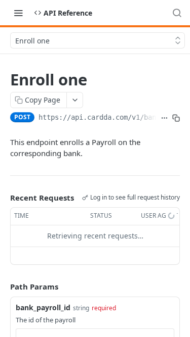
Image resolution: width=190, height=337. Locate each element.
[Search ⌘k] (177, 13)
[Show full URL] (164, 118)
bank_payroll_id (43, 307)
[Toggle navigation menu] (18, 13)
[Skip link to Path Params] (3, 286)
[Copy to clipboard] (176, 118)
